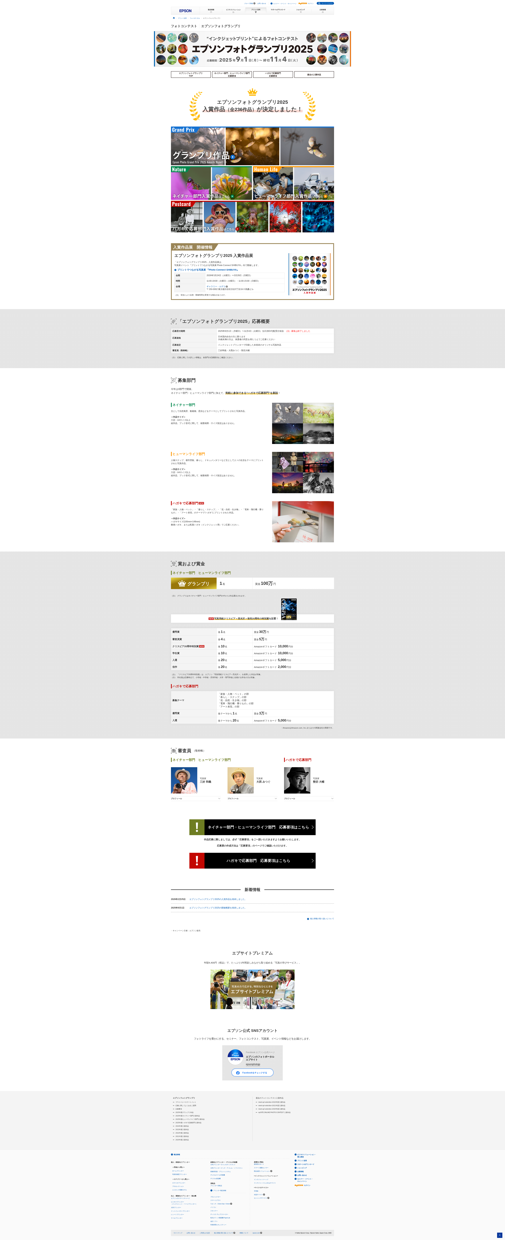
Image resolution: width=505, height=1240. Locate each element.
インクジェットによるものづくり (265, 1183)
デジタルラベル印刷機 (217, 1175)
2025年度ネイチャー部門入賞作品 (188, 1116)
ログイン (311, 3)
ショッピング (302, 1168)
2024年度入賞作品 (182, 1126)
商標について (244, 1233)
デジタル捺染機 (215, 1178)
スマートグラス (215, 1200)
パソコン (213, 1207)
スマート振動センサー (261, 1168)
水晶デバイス (258, 1194)
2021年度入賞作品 (182, 1136)
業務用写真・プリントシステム (220, 1171)
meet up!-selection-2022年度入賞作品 (271, 1102)
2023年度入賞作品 (182, 1129)
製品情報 (177, 1154)
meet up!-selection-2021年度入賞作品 (271, 1105)
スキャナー (214, 1211)
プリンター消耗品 (216, 1185)
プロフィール (176, 798)
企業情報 (300, 1171)
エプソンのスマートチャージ (180, 1198)
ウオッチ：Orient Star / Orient (220, 1204)
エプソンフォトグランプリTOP (191, 74)
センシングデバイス (260, 1198)
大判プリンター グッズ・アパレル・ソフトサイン (226, 1168)
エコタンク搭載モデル (179, 1190)
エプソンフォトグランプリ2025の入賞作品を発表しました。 (218, 899)
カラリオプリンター (178, 1183)
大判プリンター (176, 1207)
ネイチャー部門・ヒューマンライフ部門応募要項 (232, 74)
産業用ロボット (259, 1164)
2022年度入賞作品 (182, 1133)
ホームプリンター (178, 1171)
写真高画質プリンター (179, 1174)
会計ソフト (214, 1221)
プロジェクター (215, 1197)
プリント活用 (302, 1161)
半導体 (256, 1191)
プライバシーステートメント (186, 1102)
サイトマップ (178, 1233)
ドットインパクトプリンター (180, 1211)
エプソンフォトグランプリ (184, 1098)
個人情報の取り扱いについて (322, 919)
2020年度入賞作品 (182, 1140)
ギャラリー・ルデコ (216, 286)
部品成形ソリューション (262, 1171)
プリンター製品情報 (219, 1190)
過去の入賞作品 (314, 74)
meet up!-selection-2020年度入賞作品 (271, 1109)
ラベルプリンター (177, 1218)
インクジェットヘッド (261, 1179)
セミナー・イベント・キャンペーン (284, 3)
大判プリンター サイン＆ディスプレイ (222, 1164)
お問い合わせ (261, 3)
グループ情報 (248, 3)
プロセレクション (178, 1186)
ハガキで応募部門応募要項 (273, 74)
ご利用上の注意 (205, 1233)
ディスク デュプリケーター (219, 1214)
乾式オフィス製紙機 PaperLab (220, 1218)
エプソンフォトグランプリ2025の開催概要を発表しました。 (218, 908)
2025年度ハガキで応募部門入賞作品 (188, 1123)
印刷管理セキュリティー (218, 1225)
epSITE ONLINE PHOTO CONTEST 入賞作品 (274, 1112)
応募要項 (179, 1109)
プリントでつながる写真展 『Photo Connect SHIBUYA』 (208, 269)
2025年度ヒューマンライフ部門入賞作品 (190, 1119)
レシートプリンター (177, 1214)
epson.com (256, 1233)
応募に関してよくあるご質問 (186, 1105)
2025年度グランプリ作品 (184, 1112)
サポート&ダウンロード (305, 1164)
